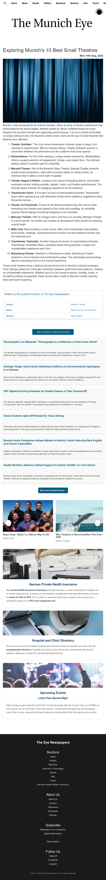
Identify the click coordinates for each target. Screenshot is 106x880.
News (25, 3)
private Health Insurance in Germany (28, 589)
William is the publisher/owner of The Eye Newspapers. (50, 304)
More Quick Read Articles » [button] (53, 490)
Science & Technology (53, 768)
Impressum (53, 807)
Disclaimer (53, 811)
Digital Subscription (53, 833)
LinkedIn (53, 864)
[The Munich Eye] (99, 11)
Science (74, 3)
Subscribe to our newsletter (53, 829)
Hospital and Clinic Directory (53, 640)
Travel (95, 3)
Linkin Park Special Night (53, 698)
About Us (53, 799)
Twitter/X (53, 856)
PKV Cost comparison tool (42, 600)
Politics (47, 3)
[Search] (5, 3)
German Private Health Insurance (53, 584)
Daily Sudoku (53, 841)
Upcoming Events (53, 692)
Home (14, 3)
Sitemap (53, 815)
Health (35, 3)
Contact (53, 803)
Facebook (53, 860)
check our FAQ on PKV (20, 597)
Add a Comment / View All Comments (53, 331)
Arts (85, 3)
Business (61, 3)
